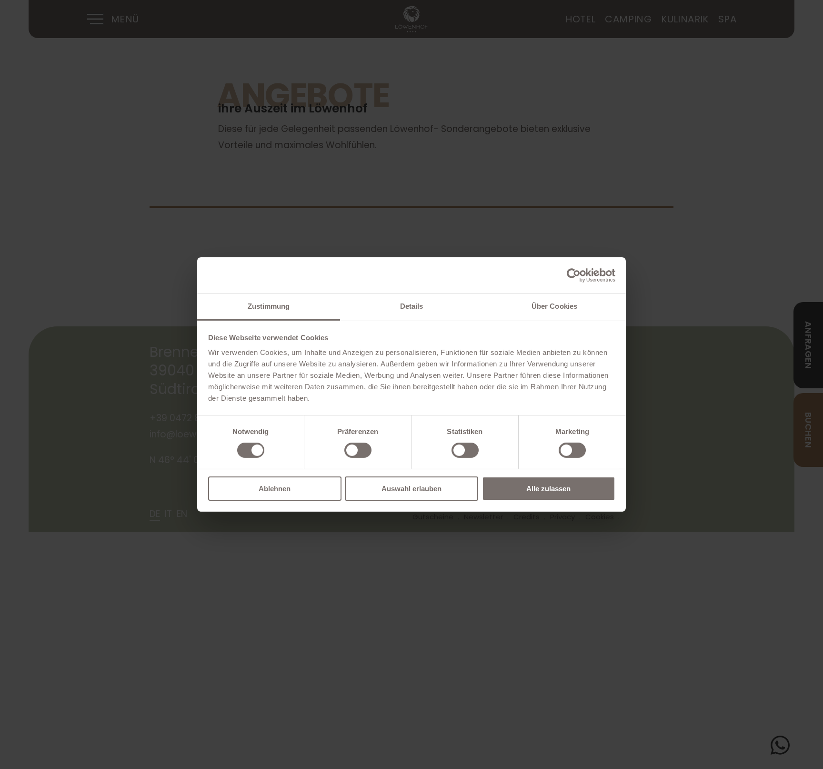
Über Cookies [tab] (554, 306)
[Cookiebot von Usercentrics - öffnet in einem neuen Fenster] (573, 275)
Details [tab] (411, 306)
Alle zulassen (548, 489)
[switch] (357, 450)
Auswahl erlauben (411, 489)
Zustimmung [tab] (269, 306)
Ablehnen (275, 489)
